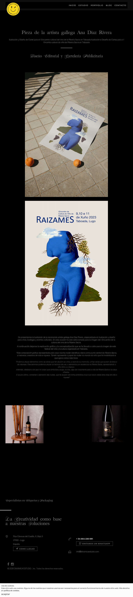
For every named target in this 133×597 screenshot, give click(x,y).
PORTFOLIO (97, 5)
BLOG (109, 5)
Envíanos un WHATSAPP (96, 543)
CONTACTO (120, 5)
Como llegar (27, 549)
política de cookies (11, 591)
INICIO (72, 5)
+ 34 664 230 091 (84, 539)
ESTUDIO (83, 5)
